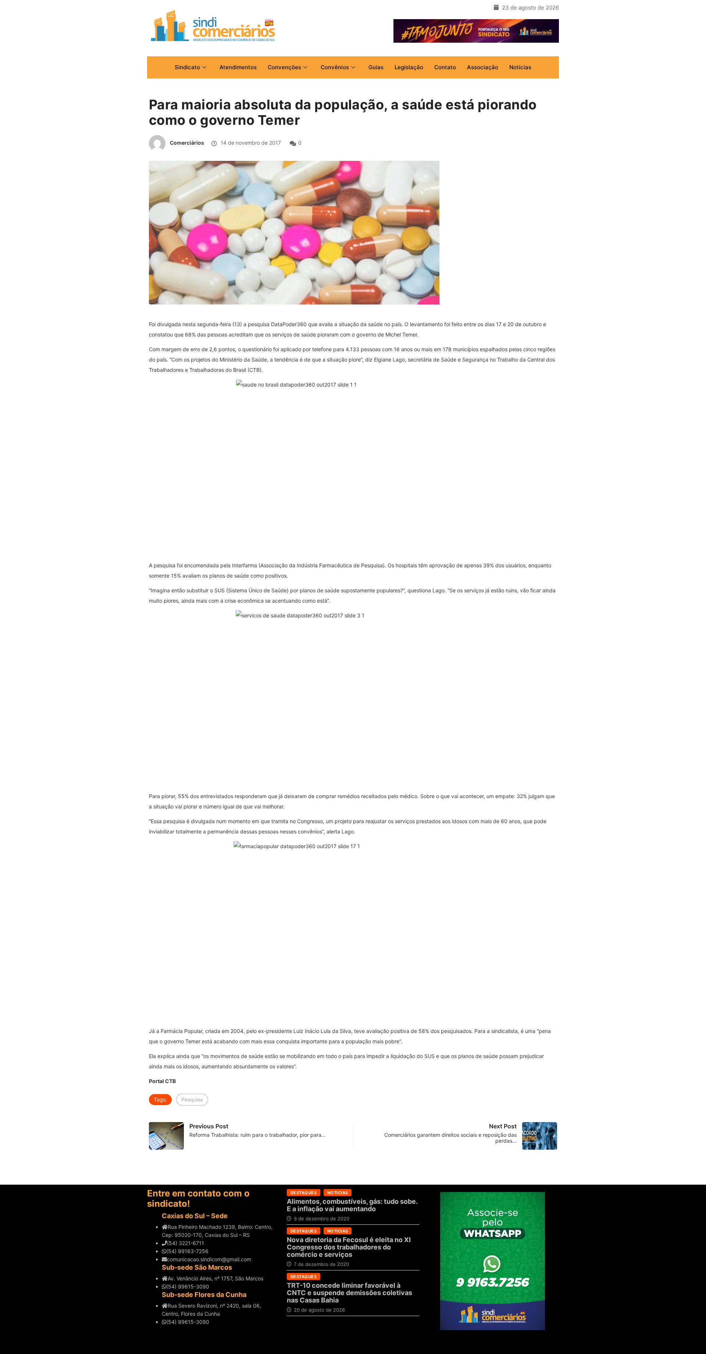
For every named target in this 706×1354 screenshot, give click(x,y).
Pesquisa (192, 1099)
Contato (445, 67)
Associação (482, 67)
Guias (376, 67)
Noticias (337, 1192)
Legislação (409, 67)
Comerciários (187, 143)
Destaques (303, 1192)
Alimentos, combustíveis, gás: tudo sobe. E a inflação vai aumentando (352, 1205)
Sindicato (187, 67)
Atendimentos (238, 67)
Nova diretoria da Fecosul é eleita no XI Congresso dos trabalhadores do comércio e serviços (349, 1247)
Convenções (284, 67)
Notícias (520, 67)
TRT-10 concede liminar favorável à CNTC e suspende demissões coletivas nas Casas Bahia (349, 1292)
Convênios (335, 67)
